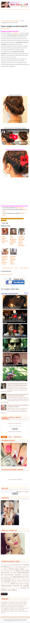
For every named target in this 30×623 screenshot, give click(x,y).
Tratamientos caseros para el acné (10, 588)
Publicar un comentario (6, 274)
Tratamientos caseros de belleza (15, 586)
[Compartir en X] (5, 223)
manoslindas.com (16, 33)
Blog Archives (17, 437)
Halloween (13, 571)
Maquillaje (17, 577)
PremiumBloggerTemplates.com (11, 620)
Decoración (22, 567)
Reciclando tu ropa (15, 582)
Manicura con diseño (22, 571)
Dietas (6, 569)
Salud (12, 584)
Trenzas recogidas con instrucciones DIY (14, 26)
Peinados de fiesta (10, 21)
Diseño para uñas (16, 569)
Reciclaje (7, 582)
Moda (9, 578)
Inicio (16, 268)
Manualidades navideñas (13, 575)
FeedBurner (18, 431)
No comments (6, 28)
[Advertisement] (14, 14)
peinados (8, 580)
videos (17, 21)
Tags (10, 437)
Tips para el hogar (22, 584)
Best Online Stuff (22, 620)
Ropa (8, 583)
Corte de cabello (14, 567)
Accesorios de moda (6, 565)
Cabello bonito (17, 565)
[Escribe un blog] (4, 223)
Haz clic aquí (19, 207)
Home (3, 21)
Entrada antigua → (24, 268)
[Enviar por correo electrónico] (2, 223)
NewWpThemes (10, 619)
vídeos (14, 590)
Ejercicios (8, 571)
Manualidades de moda (8, 573)
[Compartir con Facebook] (7, 223)
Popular (4, 437)
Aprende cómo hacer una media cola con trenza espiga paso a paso (21, 241)
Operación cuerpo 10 (17, 578)
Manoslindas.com (14, 617)
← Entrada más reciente (7, 268)
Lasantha (24, 619)
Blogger (20, 479)
